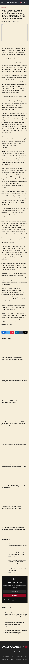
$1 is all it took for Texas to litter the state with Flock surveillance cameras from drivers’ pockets (16, 632)
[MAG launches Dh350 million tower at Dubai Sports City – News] (14, 391)
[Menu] (2, 2)
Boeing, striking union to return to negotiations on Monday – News (11, 507)
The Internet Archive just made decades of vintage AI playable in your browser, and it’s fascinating (17, 545)
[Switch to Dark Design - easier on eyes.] (27, 2)
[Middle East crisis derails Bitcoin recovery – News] (14, 371)
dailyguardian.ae (6, 21)
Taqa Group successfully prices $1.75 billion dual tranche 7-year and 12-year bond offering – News (13, 423)
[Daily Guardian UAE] (14, 2)
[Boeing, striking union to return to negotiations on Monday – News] (14, 497)
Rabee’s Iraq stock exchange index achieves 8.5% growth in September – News (12, 359)
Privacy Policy (12, 600)
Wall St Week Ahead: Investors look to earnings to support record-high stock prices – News (13, 529)
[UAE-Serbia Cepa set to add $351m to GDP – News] (14, 435)
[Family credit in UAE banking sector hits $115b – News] (14, 476)
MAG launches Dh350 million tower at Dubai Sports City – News (12, 401)
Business (3, 7)
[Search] (24, 2)
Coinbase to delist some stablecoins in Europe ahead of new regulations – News (13, 465)
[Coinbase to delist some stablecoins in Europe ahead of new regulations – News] (14, 456)
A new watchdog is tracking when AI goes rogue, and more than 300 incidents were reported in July (17, 561)
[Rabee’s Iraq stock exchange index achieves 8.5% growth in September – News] (14, 348)
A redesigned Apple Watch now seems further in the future (14, 623)
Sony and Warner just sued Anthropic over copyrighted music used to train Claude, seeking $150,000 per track (16, 614)
